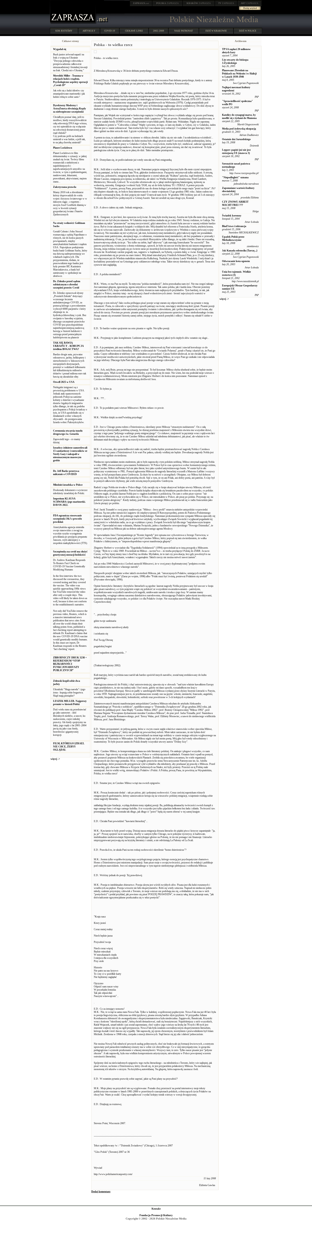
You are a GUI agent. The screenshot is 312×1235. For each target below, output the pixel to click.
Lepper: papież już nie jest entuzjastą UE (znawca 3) (236, 151)
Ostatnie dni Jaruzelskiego (236, 139)
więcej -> (55, 758)
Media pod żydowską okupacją (239, 128)
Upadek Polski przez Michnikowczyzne (233, 238)
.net (141, 3)
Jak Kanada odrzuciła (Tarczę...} (239, 250)
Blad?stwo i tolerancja (234, 226)
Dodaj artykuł (250, 8)
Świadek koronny (231, 215)
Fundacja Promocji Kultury (156, 1215)
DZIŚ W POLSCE (247, 30)
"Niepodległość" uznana (235, 177)
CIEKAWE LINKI (134, 30)
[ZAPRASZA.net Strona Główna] (73, 23)
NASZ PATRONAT (183, 30)
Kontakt (156, 1208)
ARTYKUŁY (89, 30)
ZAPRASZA (167, 3)
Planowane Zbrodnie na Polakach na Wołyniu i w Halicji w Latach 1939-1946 (239, 73)
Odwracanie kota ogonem (236, 261)
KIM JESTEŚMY (63, 30)
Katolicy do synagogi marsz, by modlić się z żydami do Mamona (239, 116)
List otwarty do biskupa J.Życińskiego (235, 61)
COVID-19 (109, 30)
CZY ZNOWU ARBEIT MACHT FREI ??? (235, 203)
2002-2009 (158, 30)
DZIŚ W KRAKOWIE (216, 30)
